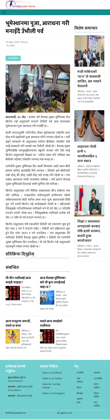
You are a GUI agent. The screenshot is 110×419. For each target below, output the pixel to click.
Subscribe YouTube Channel (51, 386)
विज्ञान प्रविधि (96, 395)
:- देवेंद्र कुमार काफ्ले (20, 396)
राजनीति (80, 373)
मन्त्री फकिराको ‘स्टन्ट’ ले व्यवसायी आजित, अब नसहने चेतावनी (89, 79)
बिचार (79, 388)
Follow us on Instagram (53, 393)
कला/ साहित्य (97, 386)
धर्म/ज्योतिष (97, 404)
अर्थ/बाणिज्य (80, 380)
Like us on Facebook (52, 373)
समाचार (97, 373)
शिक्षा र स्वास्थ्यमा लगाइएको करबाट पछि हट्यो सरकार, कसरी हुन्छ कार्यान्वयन (89, 231)
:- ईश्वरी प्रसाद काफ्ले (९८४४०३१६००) (20, 388)
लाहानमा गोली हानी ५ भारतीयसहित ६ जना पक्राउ (87, 154)
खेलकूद (80, 393)
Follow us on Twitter (52, 378)
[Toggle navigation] (4, 12)
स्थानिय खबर (80, 400)
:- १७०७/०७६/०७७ (17, 379)
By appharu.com (64, 413)
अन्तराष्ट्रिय (98, 378)
